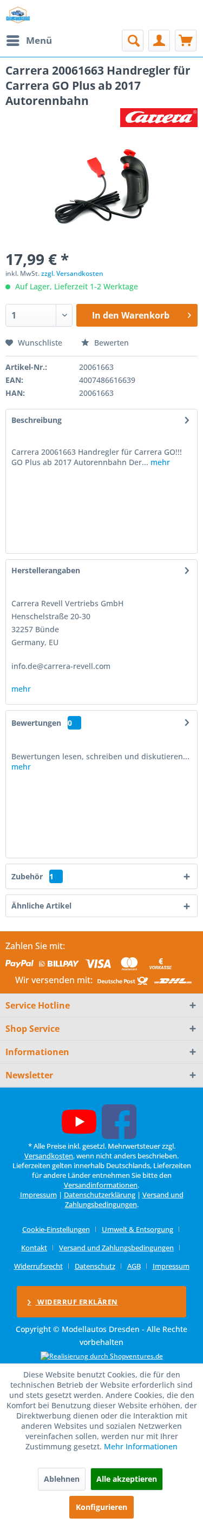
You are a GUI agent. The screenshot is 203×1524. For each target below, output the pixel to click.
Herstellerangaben (45, 570)
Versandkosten (48, 1156)
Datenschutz (95, 1266)
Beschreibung (36, 420)
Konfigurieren (101, 1507)
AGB (134, 1266)
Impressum (38, 1195)
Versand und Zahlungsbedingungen (124, 1199)
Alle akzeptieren (126, 1479)
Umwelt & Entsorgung (137, 1229)
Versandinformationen (100, 1185)
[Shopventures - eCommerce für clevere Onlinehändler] (102, 1356)
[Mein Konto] (159, 40)
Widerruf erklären (77, 1302)
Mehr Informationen (141, 1446)
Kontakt (34, 1248)
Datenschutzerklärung (99, 1195)
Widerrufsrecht (38, 1266)
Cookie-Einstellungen (56, 1229)
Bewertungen (36, 723)
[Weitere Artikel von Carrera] (159, 117)
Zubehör (32, 876)
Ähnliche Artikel (41, 905)
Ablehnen (62, 1479)
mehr (159, 462)
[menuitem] (28, 40)
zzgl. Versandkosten (72, 273)
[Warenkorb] (186, 40)
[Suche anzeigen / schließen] (132, 40)
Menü (39, 40)
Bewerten (110, 342)
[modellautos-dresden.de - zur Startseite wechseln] (18, 14)
